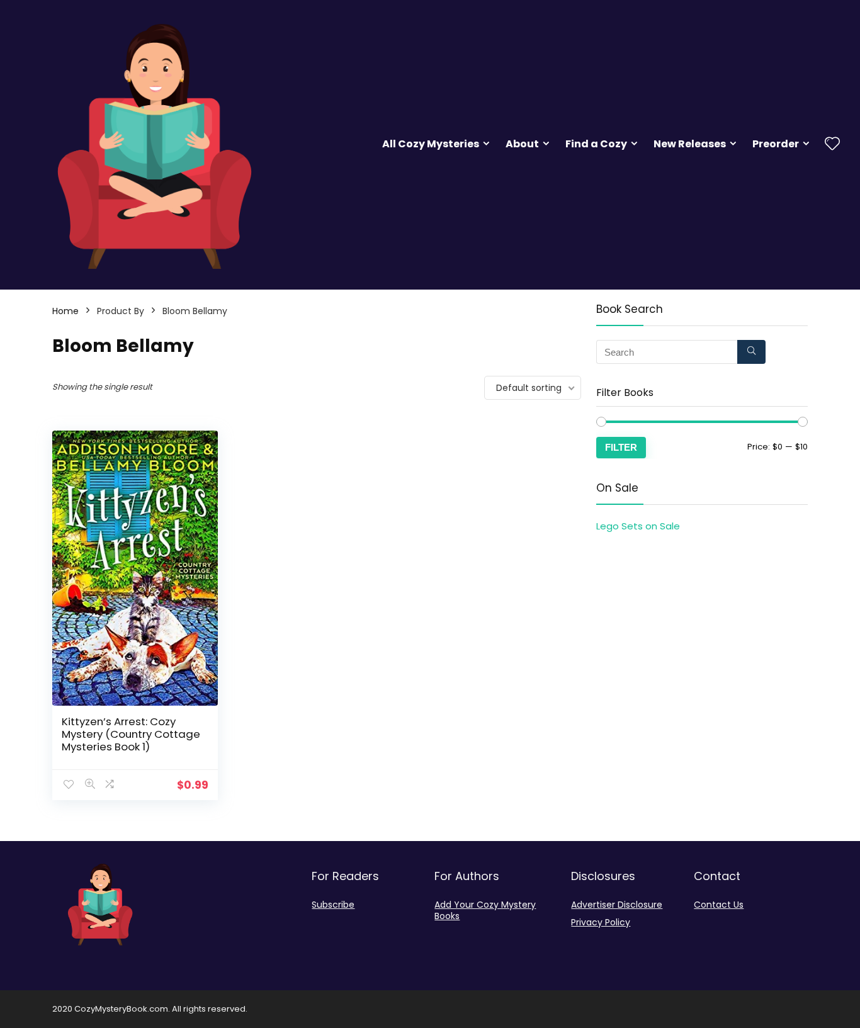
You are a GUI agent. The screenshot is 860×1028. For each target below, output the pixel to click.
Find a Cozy (596, 144)
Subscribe (333, 904)
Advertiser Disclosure (616, 904)
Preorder (775, 144)
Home (65, 311)
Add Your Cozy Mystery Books (485, 910)
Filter (621, 447)
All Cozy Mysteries (430, 144)
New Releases (689, 144)
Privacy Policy (600, 922)
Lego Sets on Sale (638, 526)
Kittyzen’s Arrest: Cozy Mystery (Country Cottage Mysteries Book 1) (131, 734)
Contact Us (719, 904)
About (522, 144)
